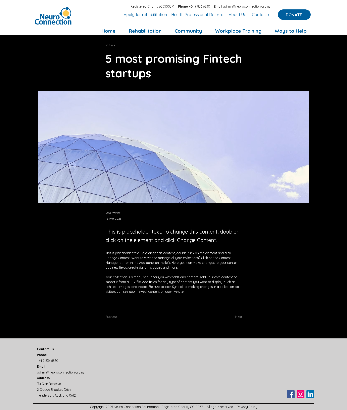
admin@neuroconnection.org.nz (246, 6)
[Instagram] (300, 394)
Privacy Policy (247, 407)
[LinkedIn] (310, 394)
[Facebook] (291, 394)
